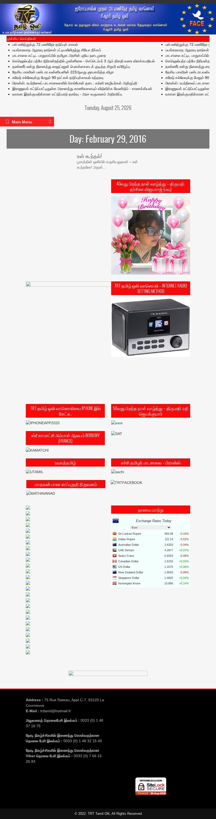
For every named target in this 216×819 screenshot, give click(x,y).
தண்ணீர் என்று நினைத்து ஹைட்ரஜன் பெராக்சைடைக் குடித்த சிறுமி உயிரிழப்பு (64, 66)
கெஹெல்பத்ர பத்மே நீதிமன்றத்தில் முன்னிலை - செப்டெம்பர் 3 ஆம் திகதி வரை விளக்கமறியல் (76, 61)
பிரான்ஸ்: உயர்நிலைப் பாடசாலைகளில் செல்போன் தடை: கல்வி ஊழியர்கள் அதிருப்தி (67, 83)
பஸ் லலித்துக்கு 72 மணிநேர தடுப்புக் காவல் (38, 44)
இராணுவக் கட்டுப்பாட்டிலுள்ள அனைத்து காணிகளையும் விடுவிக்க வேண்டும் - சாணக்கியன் (75, 89)
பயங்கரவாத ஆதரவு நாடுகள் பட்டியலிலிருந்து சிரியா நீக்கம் (49, 50)
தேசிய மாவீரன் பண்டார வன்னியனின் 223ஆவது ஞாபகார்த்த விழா (55, 72)
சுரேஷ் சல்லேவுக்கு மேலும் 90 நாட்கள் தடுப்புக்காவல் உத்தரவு (50, 77)
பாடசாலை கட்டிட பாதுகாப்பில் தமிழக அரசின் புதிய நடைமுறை (52, 55)
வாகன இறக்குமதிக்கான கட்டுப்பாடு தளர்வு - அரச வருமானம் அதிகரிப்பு (60, 94)
